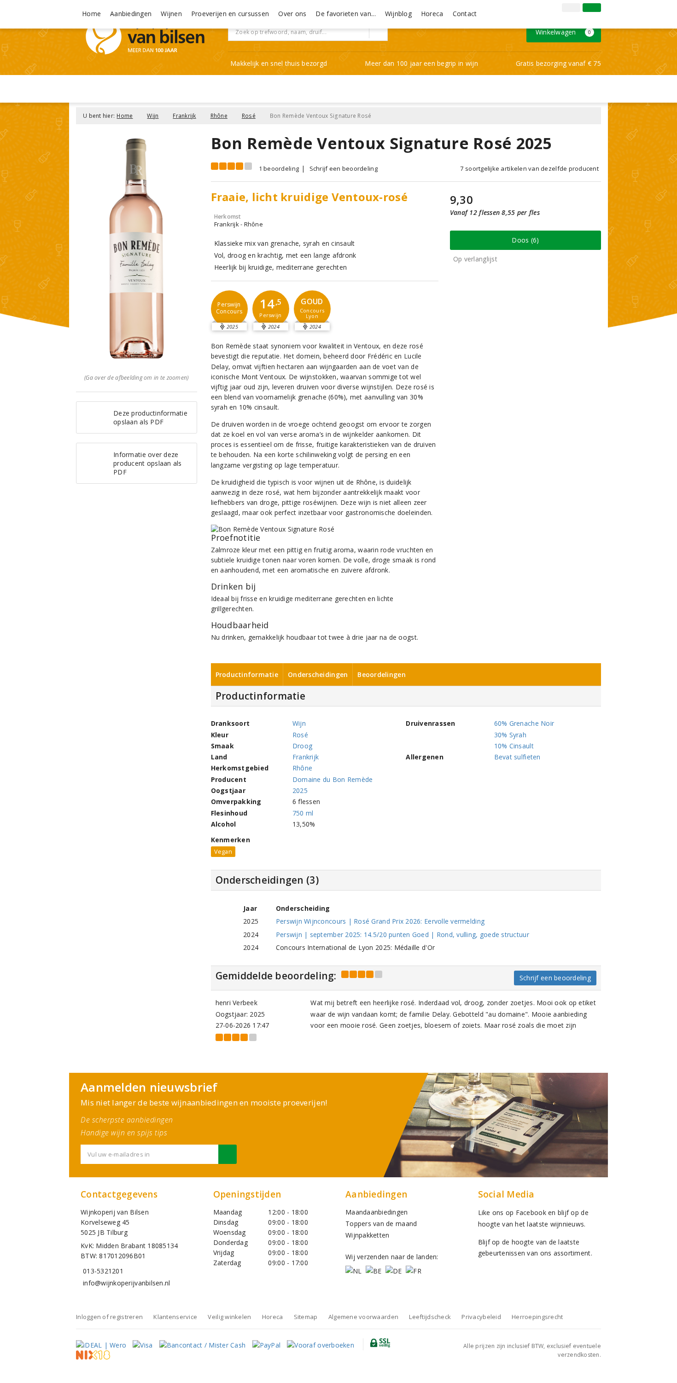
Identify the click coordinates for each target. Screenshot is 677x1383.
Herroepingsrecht (537, 1317)
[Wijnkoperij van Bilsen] (145, 36)
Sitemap (306, 1317)
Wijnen (171, 13)
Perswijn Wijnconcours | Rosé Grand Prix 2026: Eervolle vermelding (380, 921)
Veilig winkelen (229, 1317)
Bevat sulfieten (517, 756)
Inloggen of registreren (109, 1317)
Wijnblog (398, 13)
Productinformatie (247, 674)
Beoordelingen (381, 674)
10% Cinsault (514, 745)
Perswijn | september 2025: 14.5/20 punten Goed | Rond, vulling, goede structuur (402, 934)
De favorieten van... (345, 13)
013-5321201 (103, 1271)
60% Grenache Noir (524, 723)
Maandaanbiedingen (376, 1212)
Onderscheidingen (318, 674)
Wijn (152, 116)
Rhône (219, 116)
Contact (465, 13)
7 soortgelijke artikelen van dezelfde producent (529, 168)
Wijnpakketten (367, 1235)
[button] (229, 308)
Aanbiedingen (131, 13)
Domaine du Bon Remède (332, 779)
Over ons (292, 13)
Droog (302, 745)
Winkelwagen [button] (563, 32)
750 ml (303, 813)
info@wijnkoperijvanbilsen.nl (126, 1283)
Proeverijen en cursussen (230, 13)
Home (91, 13)
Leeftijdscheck (430, 1317)
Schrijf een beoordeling (343, 168)
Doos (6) (525, 240)
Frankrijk (184, 116)
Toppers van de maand (381, 1223)
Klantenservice (175, 1317)
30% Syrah (510, 734)
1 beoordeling (279, 168)
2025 (300, 790)
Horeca (432, 13)
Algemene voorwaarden (363, 1317)
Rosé (249, 116)
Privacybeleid (481, 1317)
